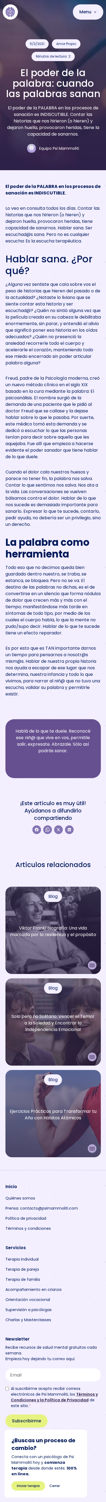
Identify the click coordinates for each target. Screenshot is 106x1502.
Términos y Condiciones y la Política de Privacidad (54, 1397)
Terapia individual (22, 1259)
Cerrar (54, 1485)
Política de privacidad (25, 1218)
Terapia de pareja (22, 1269)
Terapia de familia (22, 1279)
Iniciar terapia (28, 1485)
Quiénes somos (20, 1198)
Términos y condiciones (28, 1228)
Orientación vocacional (27, 1299)
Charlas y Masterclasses (28, 1320)
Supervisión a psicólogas (28, 1309)
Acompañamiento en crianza (33, 1289)
